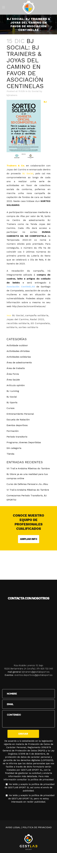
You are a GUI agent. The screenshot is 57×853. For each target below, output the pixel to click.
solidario (12, 327)
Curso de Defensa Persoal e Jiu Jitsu (27, 484)
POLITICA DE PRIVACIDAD (37, 827)
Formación (13, 431)
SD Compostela (40, 323)
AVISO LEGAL (13, 827)
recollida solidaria (18, 323)
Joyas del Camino (16, 169)
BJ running (13, 391)
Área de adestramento (19, 362)
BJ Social (33, 91)
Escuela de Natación (18, 419)
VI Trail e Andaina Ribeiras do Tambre (28, 489)
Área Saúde (13, 379)
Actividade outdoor (17, 345)
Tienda (10, 453)
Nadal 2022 (37, 319)
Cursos (10, 408)
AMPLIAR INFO (28, 539)
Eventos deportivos (17, 425)
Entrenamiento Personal (20, 413)
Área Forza (13, 374)
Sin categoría (14, 448)
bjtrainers (12, 95)
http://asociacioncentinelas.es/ (29, 306)
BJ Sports (12, 402)
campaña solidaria (36, 315)
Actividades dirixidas (18, 351)
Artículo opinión (16, 385)
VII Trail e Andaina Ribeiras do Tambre (28, 468)
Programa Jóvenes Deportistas (24, 442)
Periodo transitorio (17, 436)
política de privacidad (42, 779)
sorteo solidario (28, 327)
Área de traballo (16, 368)
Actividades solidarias (19, 356)
